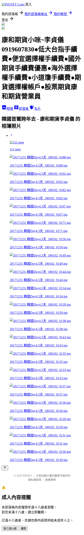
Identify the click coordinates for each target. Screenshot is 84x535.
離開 (23, 528)
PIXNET (27, 475)
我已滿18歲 (10, 528)
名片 (37, 108)
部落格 (24, 108)
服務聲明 (50, 479)
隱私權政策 (34, 479)
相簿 (10, 108)
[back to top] (5, 467)
